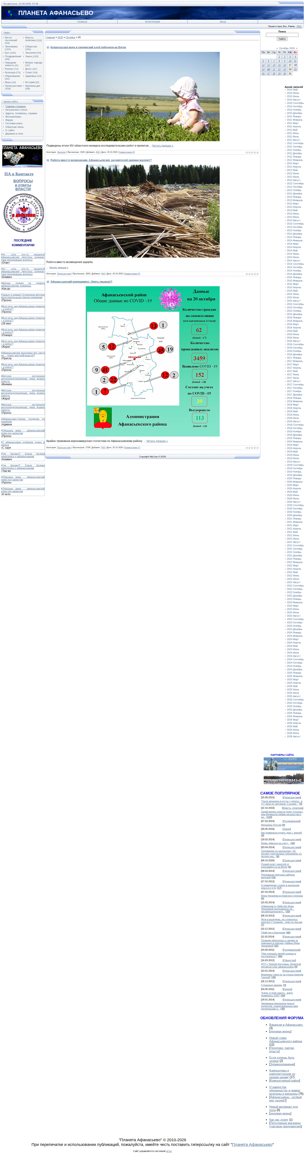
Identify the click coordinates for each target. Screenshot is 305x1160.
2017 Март (293, 364)
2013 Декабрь (294, 233)
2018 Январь (294, 398)
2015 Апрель (294, 287)
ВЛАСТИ (23, 189)
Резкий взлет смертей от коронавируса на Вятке (275, 865)
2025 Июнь (293, 689)
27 (268, 73)
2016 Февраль (295, 320)
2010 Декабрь (294, 113)
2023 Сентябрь (295, 619)
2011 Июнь (293, 133)
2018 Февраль (295, 401)
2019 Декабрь (294, 475)
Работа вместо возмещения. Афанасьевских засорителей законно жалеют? (101, 160)
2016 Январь (294, 317)
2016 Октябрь (295, 347)
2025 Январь (294, 672)
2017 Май (292, 371)
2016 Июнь (293, 334)
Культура (10, 72)
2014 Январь (294, 237)
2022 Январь (294, 558)
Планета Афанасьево (252, 1144)
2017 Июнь (293, 374)
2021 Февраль (295, 522)
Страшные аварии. (271, 985)
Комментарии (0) (127, 152)
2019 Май (292, 451)
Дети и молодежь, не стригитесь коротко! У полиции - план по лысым (281, 920)
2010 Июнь (293, 93)
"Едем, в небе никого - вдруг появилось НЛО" (277, 994)
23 (284, 69)
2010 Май (292, 89)
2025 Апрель (294, 682)
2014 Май (292, 250)
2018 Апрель (294, 408)
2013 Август (294, 220)
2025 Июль (293, 692)
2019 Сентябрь (295, 465)
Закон (28, 56)
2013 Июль (293, 217)
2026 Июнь (293, 729)
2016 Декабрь (294, 354)
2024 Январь (294, 632)
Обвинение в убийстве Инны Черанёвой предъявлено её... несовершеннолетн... (277, 909)
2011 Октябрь (294, 146)
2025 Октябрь (295, 703)
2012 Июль (293, 176)
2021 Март (293, 525)
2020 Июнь (293, 495)
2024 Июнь (293, 649)
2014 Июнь (293, 253)
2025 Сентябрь (295, 699)
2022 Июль (293, 579)
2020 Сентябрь (295, 505)
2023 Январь (294, 599)
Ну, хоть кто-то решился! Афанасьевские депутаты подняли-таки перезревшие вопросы (23, 257)
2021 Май (292, 532)
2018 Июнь (293, 414)
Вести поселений (11, 39)
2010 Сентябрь (295, 103)
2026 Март (293, 719)
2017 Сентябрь (295, 384)
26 (263, 73)
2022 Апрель (294, 568)
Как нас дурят (278, 1119)
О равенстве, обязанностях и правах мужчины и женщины (284, 1090)
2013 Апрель (294, 207)
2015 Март (293, 284)
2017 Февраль (295, 361)
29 (279, 73)
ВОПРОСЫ (23, 181)
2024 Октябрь (295, 662)
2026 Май (292, 726)
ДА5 (98, 152)
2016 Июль (293, 337)
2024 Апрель (294, 642)
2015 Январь (294, 277)
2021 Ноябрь (294, 552)
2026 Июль (293, 733)
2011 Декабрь (294, 153)
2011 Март (293, 123)
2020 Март (293, 485)
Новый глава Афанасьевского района (285, 1039)
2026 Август (294, 736)
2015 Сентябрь (295, 304)
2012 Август (294, 180)
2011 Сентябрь (295, 143)
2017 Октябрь (295, 388)
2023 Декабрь (294, 629)
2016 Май (292, 331)
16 (284, 65)
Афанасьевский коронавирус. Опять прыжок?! (81, 281)
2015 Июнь (293, 294)
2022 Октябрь (295, 589)
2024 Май (292, 646)
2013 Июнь (293, 213)
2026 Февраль (295, 716)
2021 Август (294, 542)
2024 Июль (293, 652)
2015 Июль (293, 297)
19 (263, 69)
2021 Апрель (294, 528)
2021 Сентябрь (295, 545)
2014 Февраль (295, 240)
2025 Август (294, 696)
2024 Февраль (295, 636)
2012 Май (292, 170)
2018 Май (292, 411)
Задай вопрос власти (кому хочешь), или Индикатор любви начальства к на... (282, 814)
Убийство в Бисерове (273, 932)
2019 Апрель (294, 448)
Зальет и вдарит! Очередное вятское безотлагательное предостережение (23, 296)
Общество (31, 46)
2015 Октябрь (295, 307)
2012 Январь (294, 156)
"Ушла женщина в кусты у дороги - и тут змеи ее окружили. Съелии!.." (281, 802)
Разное (9, 68)
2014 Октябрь (295, 267)
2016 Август (294, 341)
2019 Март (293, 444)
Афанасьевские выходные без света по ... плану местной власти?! (23, 354)
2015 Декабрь (294, 314)
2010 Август (294, 99)
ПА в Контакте (18, 174)
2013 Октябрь (295, 227)
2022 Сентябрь (295, 585)
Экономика (11, 46)
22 (279, 69)
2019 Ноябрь (294, 471)
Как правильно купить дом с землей (281, 832)
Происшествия (13, 85)
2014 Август (294, 260)
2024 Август (294, 656)
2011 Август (293, 140)
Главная (82, 22)
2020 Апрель (294, 488)
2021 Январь (294, 518)
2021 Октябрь (295, 548)
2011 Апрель (294, 126)
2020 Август (294, 501)
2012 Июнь (293, 173)
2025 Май (292, 686)
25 (295, 69)
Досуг (28, 68)
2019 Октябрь (295, 468)
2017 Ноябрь (294, 391)
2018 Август (294, 421)
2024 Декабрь (294, 669)
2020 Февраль (295, 481)
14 (274, 65)
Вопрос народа (33, 62)
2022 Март (293, 565)
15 (279, 65)
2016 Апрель (294, 327)
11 (295, 60)
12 (263, 65)
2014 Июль (293, 257)
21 (274, 69)
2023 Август (294, 615)
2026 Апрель (294, 723)
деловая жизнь (280, 1031)
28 (274, 73)
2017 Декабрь (294, 394)
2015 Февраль (295, 280)
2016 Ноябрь (294, 351)
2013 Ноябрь (294, 230)
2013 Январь (294, 196)
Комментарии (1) (132, 447)
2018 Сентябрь (295, 424)
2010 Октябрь (295, 106)
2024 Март (293, 639)
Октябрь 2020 (287, 48)
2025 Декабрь (294, 709)
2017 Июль (293, 377)
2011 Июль (293, 136)
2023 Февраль (295, 602)
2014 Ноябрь (294, 270)
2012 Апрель (294, 166)
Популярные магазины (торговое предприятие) (285, 1124)
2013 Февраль (295, 200)
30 (284, 73)
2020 (60, 37)
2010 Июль (293, 96)
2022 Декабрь (294, 595)
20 (268, 69)
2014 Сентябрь (295, 264)
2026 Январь (294, 713)
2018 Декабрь (294, 434)
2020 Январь (294, 478)
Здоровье (30, 76)
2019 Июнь (293, 455)
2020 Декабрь (294, 515)
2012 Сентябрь (295, 183)
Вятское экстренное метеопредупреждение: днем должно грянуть (23, 379)
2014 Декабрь (294, 274)
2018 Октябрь (295, 428)
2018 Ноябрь (294, 431)
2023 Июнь (293, 609)
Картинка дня (32, 85)
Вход (223, 22)
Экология (30, 52)
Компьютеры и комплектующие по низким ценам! (282, 1074)
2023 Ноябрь (294, 625)
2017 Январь (294, 357)
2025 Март (293, 679)
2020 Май (292, 491)
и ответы (23, 185)
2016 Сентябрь (295, 344)
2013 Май (292, 210)
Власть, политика (30, 39)
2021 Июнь (293, 535)
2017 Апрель (294, 367)
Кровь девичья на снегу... (275, 843)
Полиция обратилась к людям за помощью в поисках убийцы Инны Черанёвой (280, 943)
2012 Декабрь (294, 193)
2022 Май (292, 572)
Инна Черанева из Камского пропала (282, 895)
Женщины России (271, 825)
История (30, 82)
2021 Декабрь (294, 555)
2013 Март (293, 203)
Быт (7, 52)
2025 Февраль (295, 676)
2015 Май (292, 290)
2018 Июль (293, 418)
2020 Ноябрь (294, 512)
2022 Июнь (293, 575)
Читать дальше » (162, 145)
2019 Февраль (295, 441)
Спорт (28, 72)
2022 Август (294, 582)
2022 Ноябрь (294, 592)
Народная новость (10, 64)
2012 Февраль (295, 160)
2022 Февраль (295, 562)
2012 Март (293, 163)
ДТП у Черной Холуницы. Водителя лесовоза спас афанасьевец (281, 965)
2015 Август (294, 300)
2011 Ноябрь (294, 150)
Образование (12, 76)
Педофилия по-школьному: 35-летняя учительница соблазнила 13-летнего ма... (281, 854)
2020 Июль (293, 498)
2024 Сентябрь (295, 659)
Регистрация (152, 22)
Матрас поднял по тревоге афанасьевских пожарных (23, 284)
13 (268, 65)
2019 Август (294, 461)
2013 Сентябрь (295, 223)
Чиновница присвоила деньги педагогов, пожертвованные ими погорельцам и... (279, 1006)
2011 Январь (294, 116)
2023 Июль (293, 612)
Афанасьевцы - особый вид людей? (285, 1098)
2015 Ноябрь (294, 310)
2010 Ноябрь (294, 109)
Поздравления (13, 56)
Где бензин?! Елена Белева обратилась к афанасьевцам (23, 455)
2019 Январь (294, 438)
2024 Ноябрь (294, 666)
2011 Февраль (295, 119)
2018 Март (293, 404)
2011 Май (292, 129)
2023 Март (293, 605)
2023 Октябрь (295, 622)
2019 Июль (293, 458)
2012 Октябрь (295, 186)
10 (290, 60)
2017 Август (294, 381)
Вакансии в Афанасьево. (286, 1024)
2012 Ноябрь (294, 190)
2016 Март (293, 324)
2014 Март (293, 243)
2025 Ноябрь (294, 706)
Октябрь (70, 37)
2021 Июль (293, 538)
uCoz (169, 1151)
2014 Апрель (294, 247)
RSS (299, 26)
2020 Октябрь (295, 508)
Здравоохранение (282, 1064)
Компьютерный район (284, 1080)
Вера (7, 82)
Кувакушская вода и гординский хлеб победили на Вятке (88, 47)
